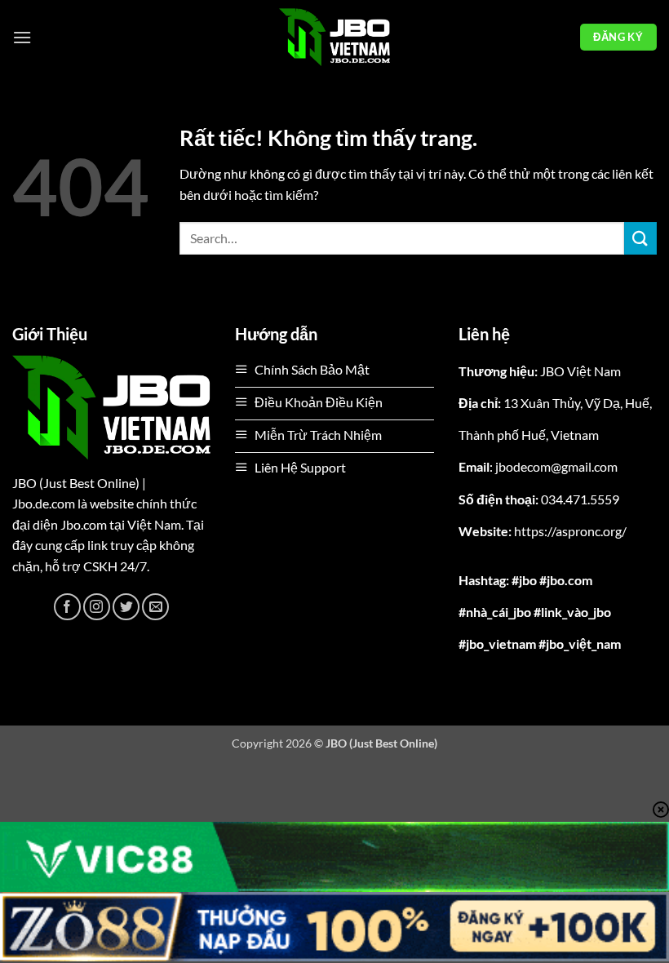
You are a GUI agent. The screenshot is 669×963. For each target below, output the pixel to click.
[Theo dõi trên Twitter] (126, 606)
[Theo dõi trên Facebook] (67, 606)
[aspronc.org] (334, 37)
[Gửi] (640, 238)
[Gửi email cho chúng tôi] (155, 606)
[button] (22, 37)
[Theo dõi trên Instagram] (96, 606)
